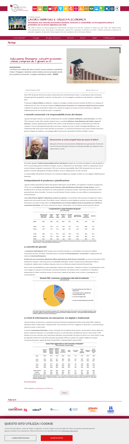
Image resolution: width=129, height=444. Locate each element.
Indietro (64, 393)
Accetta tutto (56, 438)
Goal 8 (37, 17)
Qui (6, 431)
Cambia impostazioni (20, 438)
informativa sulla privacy (70, 431)
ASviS (32, 17)
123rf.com (49, 388)
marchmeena (39, 388)
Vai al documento (30, 382)
